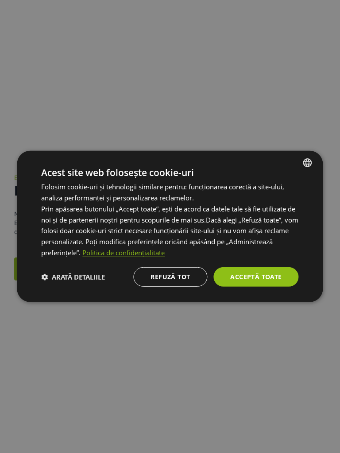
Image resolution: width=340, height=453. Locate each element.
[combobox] (307, 162)
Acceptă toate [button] (256, 276)
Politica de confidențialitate (123, 252)
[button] (73, 277)
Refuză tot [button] (170, 276)
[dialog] (170, 226)
